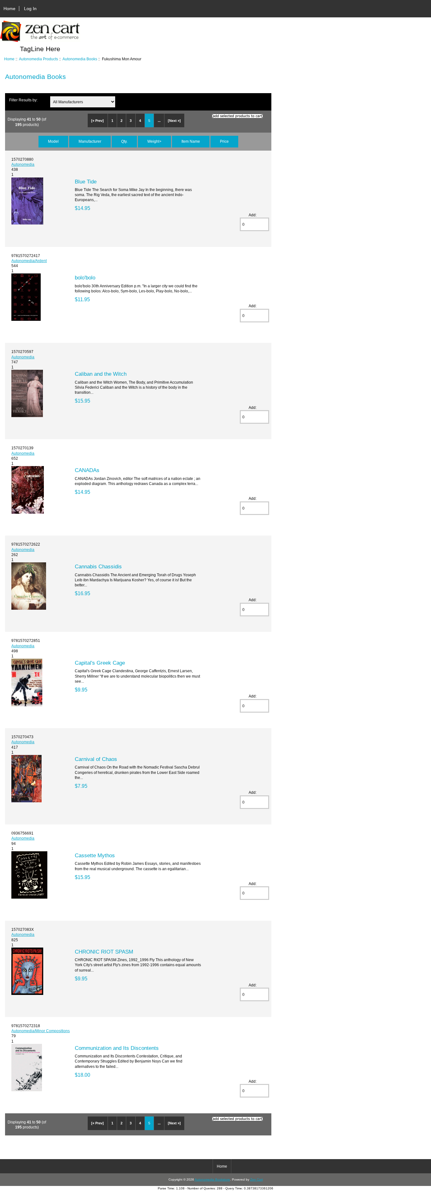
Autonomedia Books (79, 59)
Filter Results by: (23, 100)
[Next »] (174, 121)
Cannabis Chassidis (98, 566)
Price (224, 141)
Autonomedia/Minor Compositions (40, 1031)
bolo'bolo (85, 277)
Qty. (124, 141)
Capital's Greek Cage (100, 663)
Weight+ (154, 141)
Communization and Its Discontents (117, 1048)
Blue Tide (86, 181)
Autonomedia (22, 164)
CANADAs (87, 470)
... (159, 121)
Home (9, 8)
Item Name (190, 141)
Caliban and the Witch (101, 374)
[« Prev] (97, 121)
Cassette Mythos (95, 855)
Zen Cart (256, 1179)
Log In (30, 8)
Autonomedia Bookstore (212, 1179)
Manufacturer (90, 141)
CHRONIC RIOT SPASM (104, 952)
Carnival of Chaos (96, 759)
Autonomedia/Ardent (29, 261)
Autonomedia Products (38, 59)
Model (53, 141)
